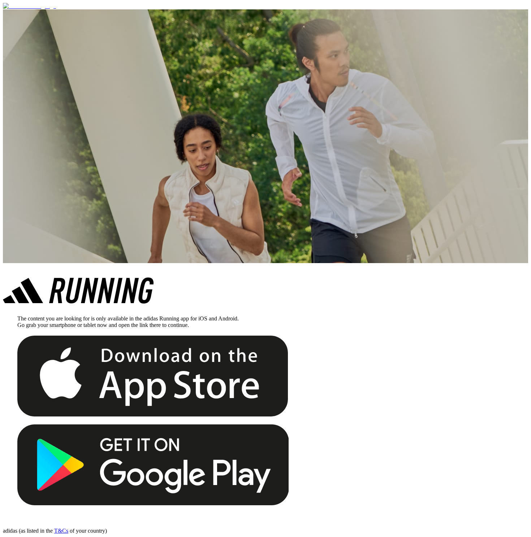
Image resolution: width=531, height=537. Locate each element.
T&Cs (61, 531)
